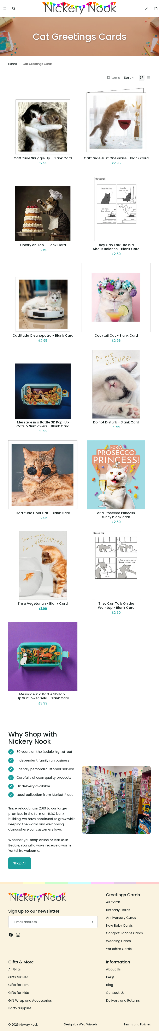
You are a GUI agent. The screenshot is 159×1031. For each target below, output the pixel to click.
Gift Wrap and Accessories (30, 1000)
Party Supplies (19, 1008)
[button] (129, 77)
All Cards (113, 902)
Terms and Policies (137, 1024)
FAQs (110, 977)
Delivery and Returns (123, 1000)
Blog (109, 985)
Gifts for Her (18, 977)
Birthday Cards (118, 910)
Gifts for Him (18, 985)
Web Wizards (88, 1024)
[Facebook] (10, 934)
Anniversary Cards (121, 917)
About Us (113, 969)
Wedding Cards (118, 941)
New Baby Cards (119, 925)
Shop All (19, 863)
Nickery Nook (28, 1025)
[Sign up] (91, 922)
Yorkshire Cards (119, 948)
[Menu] (5, 8)
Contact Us (115, 992)
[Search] (13, 8)
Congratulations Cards (124, 933)
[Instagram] (18, 934)
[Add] (71, 148)
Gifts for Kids (18, 992)
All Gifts (14, 969)
